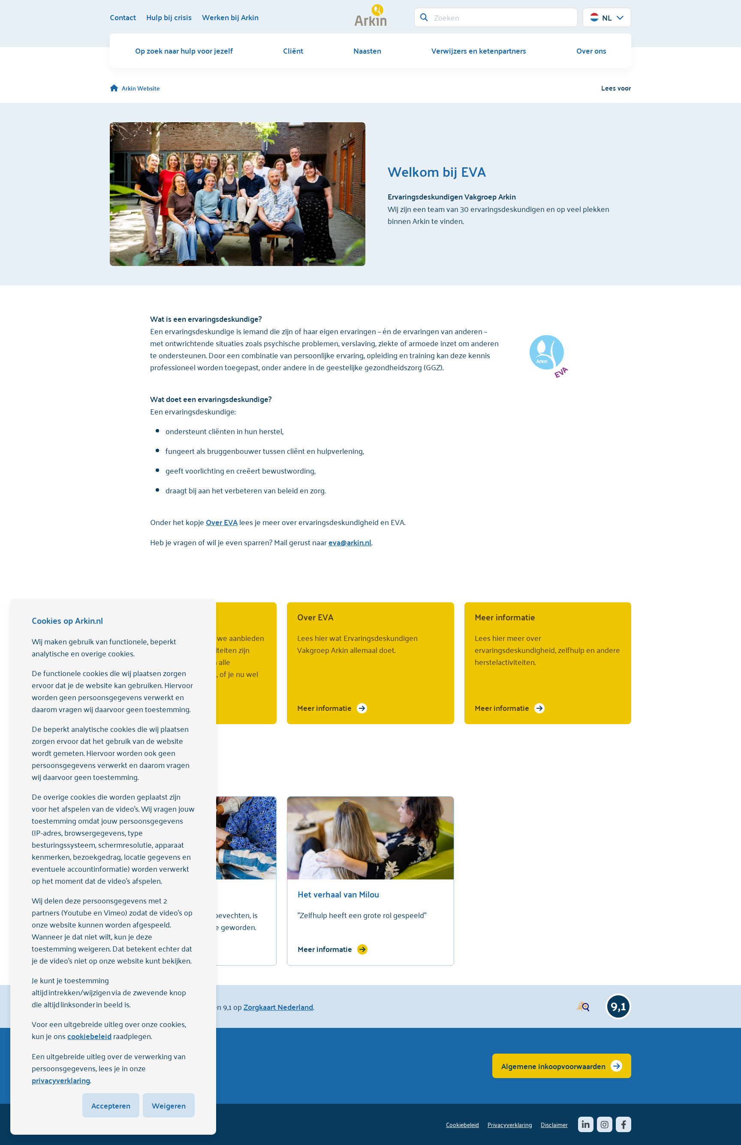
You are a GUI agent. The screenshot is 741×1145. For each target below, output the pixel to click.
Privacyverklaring (510, 1124)
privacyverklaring (61, 1080)
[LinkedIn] (585, 1124)
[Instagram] (604, 1124)
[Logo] (370, 15)
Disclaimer (554, 1124)
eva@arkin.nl (349, 542)
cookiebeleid (89, 1036)
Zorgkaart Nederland (278, 1007)
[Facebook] (623, 1124)
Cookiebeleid (462, 1124)
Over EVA (222, 522)
